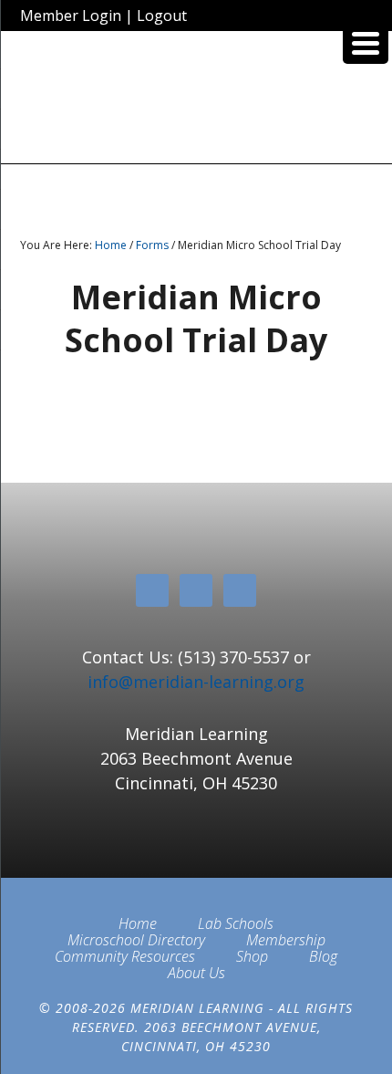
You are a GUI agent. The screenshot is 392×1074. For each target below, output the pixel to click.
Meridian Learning (196, 104)
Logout (162, 15)
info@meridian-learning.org (196, 682)
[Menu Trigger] (365, 41)
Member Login (70, 15)
